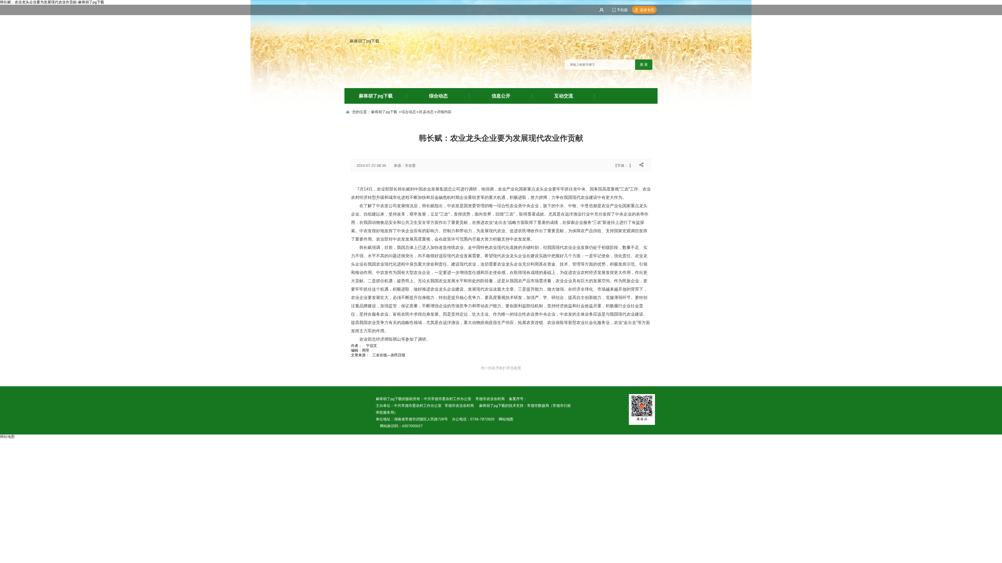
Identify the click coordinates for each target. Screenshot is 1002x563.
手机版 (622, 10)
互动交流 (563, 96)
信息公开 (501, 96)
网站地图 (506, 419)
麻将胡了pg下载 (364, 41)
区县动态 (426, 112)
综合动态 (438, 96)
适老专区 (647, 10)
